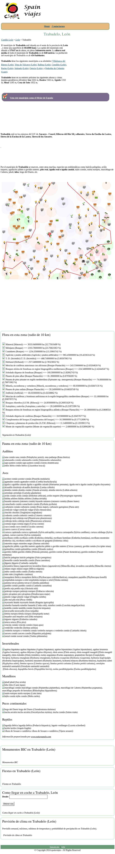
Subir (63, 847)
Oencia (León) (36, 68)
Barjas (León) (7, 68)
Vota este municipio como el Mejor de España (31, 98)
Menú (47, 26)
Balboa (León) (44, 64)
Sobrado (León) (21, 68)
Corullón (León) (59, 64)
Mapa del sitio (54, 847)
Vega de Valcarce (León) (26, 64)
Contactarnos (58, 26)
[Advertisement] (79, 19)
